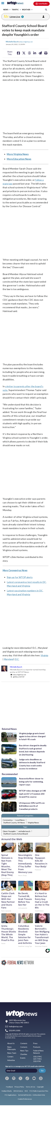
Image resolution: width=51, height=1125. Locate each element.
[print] (45, 53)
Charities (23, 1054)
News (5, 10)
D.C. (17, 659)
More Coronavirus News (15, 570)
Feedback (9, 1087)
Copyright (40, 1087)
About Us (11, 1043)
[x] (20, 1078)
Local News (20, 820)
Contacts (23, 1047)
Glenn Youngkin (9, 831)
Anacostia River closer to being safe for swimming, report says (31, 781)
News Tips (24, 1051)
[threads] (40, 1078)
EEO (26, 1091)
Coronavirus (8, 820)
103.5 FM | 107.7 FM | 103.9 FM (37, 1059)
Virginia (44, 655)
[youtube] (34, 1078)
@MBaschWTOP (18, 677)
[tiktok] (27, 1078)
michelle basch (24, 831)
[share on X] (24, 53)
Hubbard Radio (7, 1091)
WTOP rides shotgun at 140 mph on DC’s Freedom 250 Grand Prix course (32, 793)
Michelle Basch (12, 41)
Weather (26, 10)
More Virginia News (18, 154)
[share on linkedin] (34, 53)
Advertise (11, 1060)
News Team (11, 1053)
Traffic (15, 10)
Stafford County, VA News (14, 822)
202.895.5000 (14, 1030)
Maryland (8, 659)
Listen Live (15, 17)
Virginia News (33, 822)
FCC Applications (10, 1095)
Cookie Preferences (25, 1099)
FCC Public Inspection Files (39, 1091)
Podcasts (36, 1047)
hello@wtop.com (15, 1026)
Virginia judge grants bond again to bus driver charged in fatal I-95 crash (32, 736)
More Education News (19, 159)
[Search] (46, 9)
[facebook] (7, 1078)
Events (22, 1058)
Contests (23, 1043)
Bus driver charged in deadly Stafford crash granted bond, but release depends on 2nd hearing (33, 750)
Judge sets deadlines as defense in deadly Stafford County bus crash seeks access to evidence (32, 764)
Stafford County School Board (15, 834)
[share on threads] (29, 53)
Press (35, 1043)
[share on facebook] (18, 53)
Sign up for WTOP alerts (20, 577)
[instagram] (14, 1078)
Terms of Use (30, 1087)
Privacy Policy (19, 1087)
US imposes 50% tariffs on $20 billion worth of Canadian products (32, 806)
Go (42, 1070)
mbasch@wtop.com (26, 42)
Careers (10, 1057)
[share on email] (40, 53)
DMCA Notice (18, 1091)
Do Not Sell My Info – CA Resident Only (31, 1095)
